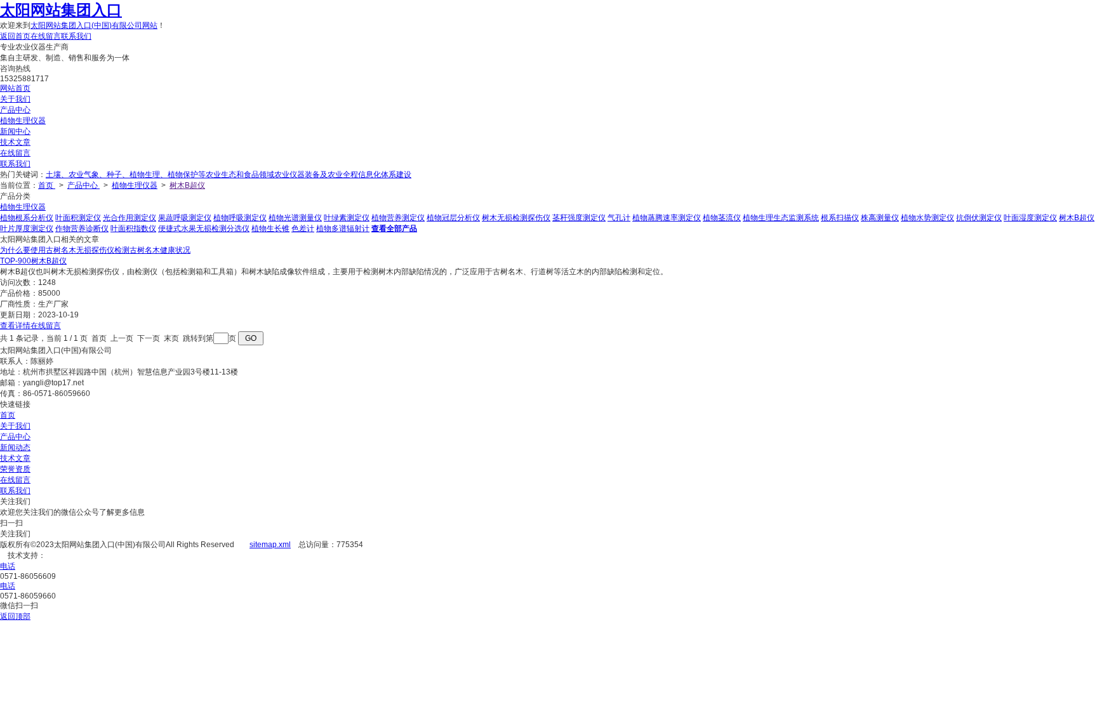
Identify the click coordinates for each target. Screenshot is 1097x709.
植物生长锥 (270, 228)
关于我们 (15, 99)
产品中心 (15, 109)
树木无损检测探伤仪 (516, 217)
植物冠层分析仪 (453, 217)
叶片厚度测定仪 (26, 228)
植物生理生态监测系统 (781, 217)
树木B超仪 (187, 185)
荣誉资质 (15, 469)
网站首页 (15, 88)
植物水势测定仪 (927, 217)
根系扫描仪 (840, 217)
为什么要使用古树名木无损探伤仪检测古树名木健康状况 (95, 250)
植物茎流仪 (722, 217)
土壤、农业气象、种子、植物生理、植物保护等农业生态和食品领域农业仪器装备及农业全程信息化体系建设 (228, 174)
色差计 (302, 228)
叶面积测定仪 (78, 217)
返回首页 (15, 36)
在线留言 (45, 36)
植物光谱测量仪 (295, 217)
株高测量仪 (880, 217)
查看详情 (15, 325)
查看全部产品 (394, 228)
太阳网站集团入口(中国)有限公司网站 (93, 25)
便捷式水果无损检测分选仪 (203, 228)
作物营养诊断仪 (82, 228)
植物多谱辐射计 (342, 228)
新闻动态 (15, 447)
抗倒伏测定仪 (979, 217)
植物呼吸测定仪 (240, 217)
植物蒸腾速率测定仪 (666, 217)
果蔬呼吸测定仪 (184, 217)
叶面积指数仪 (133, 228)
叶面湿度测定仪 (1030, 217)
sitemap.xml (270, 544)
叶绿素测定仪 (346, 217)
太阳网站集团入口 (61, 9)
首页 (46, 185)
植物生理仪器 (23, 120)
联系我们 (76, 36)
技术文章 (15, 142)
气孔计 (619, 217)
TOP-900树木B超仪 (33, 260)
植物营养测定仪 (398, 217)
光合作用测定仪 (129, 217)
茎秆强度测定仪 (579, 217)
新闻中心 (15, 131)
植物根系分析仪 (26, 217)
